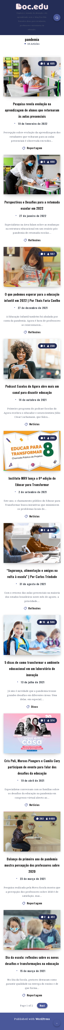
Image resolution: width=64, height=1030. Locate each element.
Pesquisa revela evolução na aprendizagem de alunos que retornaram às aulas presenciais (32, 110)
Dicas (34, 706)
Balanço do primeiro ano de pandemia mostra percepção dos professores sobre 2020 (32, 865)
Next (42, 1005)
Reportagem (34, 148)
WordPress (43, 1019)
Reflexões (34, 240)
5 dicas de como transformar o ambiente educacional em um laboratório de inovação (32, 668)
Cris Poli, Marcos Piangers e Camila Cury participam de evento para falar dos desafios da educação (32, 766)
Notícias (34, 424)
